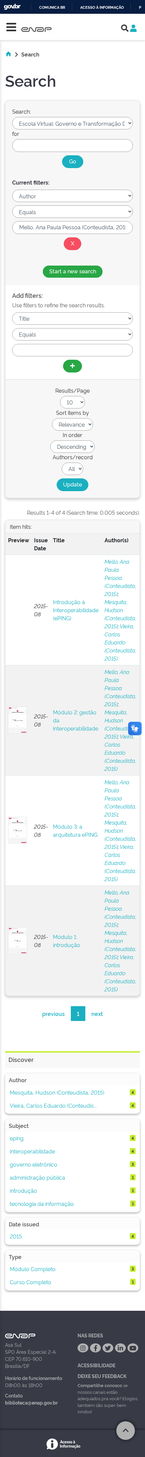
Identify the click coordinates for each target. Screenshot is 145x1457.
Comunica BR (52, 7)
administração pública (37, 1177)
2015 (16, 1236)
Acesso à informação (102, 7)
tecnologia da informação (42, 1203)
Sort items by (72, 412)
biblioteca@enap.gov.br (31, 1402)
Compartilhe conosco (100, 1385)
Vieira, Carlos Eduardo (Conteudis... (53, 1105)
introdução (23, 1190)
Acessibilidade (96, 1365)
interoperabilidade (32, 1151)
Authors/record (73, 457)
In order (72, 434)
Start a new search (72, 271)
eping (17, 1138)
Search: (21, 111)
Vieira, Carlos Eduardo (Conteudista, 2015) (120, 642)
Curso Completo (30, 1282)
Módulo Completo (33, 1268)
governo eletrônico (33, 1164)
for (15, 133)
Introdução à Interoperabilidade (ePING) (75, 610)
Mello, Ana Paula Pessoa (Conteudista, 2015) (120, 577)
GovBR (12, 7)
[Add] (72, 366)
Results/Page (72, 390)
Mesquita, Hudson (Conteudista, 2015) (57, 1092)
